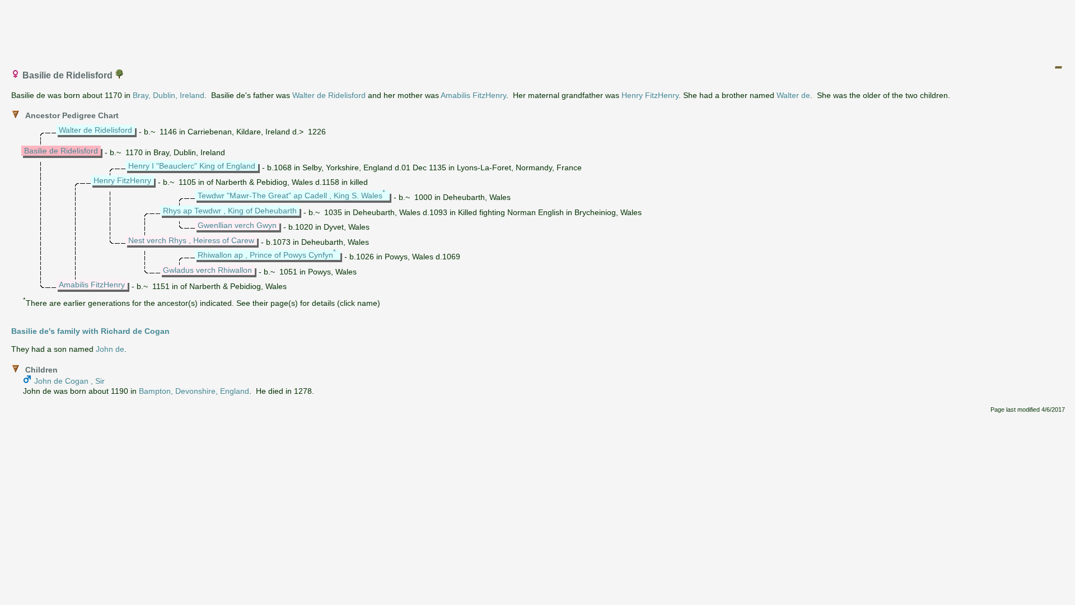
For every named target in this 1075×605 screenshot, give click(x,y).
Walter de (793, 95)
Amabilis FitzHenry (473, 95)
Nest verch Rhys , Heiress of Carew (191, 240)
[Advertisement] (538, 29)
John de (110, 349)
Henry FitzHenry (650, 95)
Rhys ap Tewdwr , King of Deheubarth (230, 210)
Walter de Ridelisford (329, 95)
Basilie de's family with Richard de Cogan (90, 331)
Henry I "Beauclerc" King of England (191, 165)
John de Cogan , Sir (69, 380)
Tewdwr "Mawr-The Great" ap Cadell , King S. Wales (290, 195)
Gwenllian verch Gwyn (237, 225)
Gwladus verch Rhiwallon (207, 270)
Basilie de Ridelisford (61, 150)
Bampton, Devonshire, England (194, 391)
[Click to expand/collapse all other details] (1058, 67)
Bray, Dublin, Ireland (168, 95)
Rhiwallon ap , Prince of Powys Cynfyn (265, 254)
